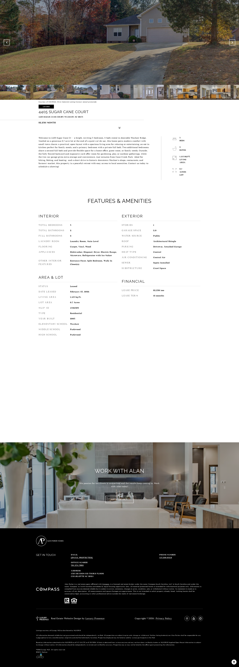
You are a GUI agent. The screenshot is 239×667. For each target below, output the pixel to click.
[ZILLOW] (193, 618)
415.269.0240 (165, 558)
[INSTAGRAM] (186, 618)
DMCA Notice (41, 652)
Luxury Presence (95, 618)
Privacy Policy (164, 618)
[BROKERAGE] (200, 618)
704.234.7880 (77, 565)
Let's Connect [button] (119, 499)
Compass (105, 584)
